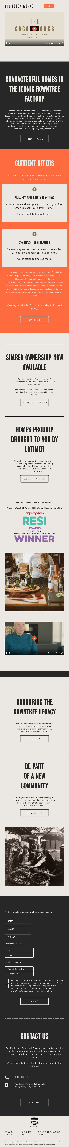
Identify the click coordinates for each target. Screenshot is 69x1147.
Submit (34, 1001)
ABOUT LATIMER (34, 478)
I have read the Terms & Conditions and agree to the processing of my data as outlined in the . (37, 981)
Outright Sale (13, 973)
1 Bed (9, 950)
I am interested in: (13, 943)
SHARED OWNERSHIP (34, 402)
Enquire (49, 6)
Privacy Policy (60, 981)
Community (34, 812)
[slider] (27, 43)
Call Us (34, 319)
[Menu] (62, 6)
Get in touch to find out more (34, 213)
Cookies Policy (26, 1133)
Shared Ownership (15, 968)
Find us (34, 1102)
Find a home (34, 138)
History (34, 738)
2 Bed (9, 955)
